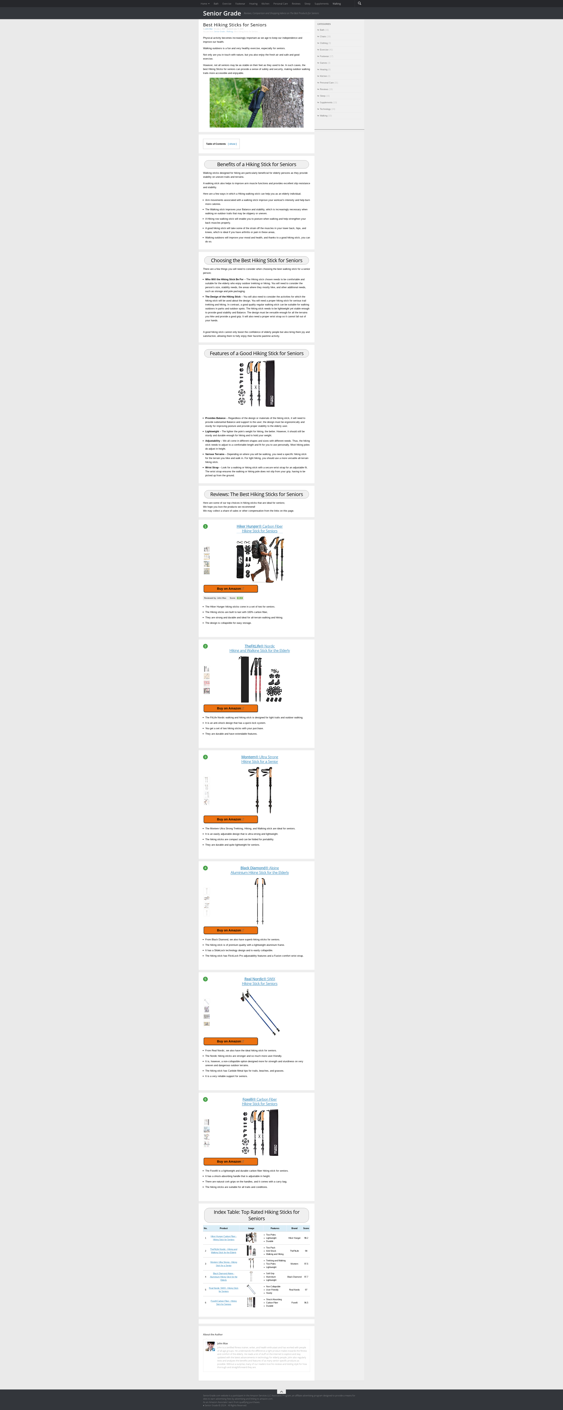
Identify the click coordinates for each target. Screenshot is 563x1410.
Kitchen (323, 76)
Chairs (323, 36)
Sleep (322, 96)
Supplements (326, 102)
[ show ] (232, 144)
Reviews (324, 89)
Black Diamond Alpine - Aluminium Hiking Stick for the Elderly (223, 1276)
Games (323, 63)
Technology (325, 109)
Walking (230, 31)
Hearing (323, 69)
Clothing (324, 43)
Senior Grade (222, 13)
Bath (322, 30)
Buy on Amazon (229, 588)
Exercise (324, 49)
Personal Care (327, 82)
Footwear (324, 56)
